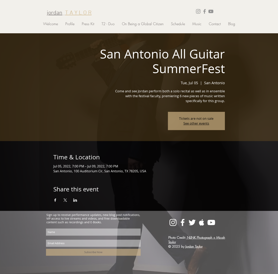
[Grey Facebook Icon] (204, 11)
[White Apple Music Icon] (201, 222)
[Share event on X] (65, 200)
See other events (196, 123)
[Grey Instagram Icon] (198, 11)
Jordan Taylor (193, 246)
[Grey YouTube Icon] (211, 11)
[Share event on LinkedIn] (75, 200)
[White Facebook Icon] (182, 222)
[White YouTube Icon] (211, 222)
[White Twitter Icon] (192, 222)
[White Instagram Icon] (173, 222)
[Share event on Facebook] (55, 200)
